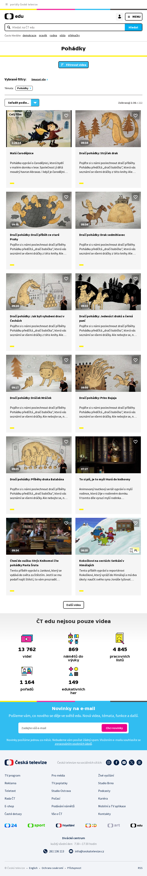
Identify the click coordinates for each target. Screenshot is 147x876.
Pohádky (22, 88)
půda (62, 35)
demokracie (29, 35)
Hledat (133, 27)
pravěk (43, 35)
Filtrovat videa (76, 65)
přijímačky (74, 35)
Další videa (73, 605)
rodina (53, 35)
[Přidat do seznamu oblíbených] (66, 115)
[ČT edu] (14, 18)
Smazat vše (38, 79)
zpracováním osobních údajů (73, 744)
